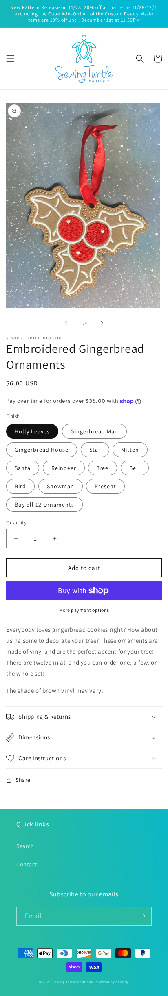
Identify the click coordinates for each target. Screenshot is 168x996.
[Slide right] (102, 323)
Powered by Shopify (112, 981)
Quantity (16, 522)
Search (25, 846)
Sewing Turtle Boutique (73, 981)
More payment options (84, 610)
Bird (20, 486)
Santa (23, 468)
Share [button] (23, 779)
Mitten (130, 449)
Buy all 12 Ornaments (44, 504)
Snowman (60, 486)
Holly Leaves (32, 431)
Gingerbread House (42, 449)
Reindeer (63, 468)
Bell (134, 468)
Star (95, 449)
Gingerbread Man (94, 431)
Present (105, 486)
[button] (10, 58)
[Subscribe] (142, 916)
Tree (102, 468)
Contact (26, 864)
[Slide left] (66, 323)
